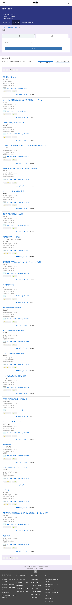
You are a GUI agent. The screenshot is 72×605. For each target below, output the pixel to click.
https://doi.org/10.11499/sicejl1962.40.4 (17, 111)
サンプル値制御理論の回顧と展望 (14, 376)
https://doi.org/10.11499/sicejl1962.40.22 (18, 179)
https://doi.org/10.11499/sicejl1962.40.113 (18, 524)
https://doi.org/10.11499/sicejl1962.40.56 (18, 319)
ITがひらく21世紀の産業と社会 (13, 191)
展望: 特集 (6, 536)
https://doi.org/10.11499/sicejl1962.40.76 (18, 387)
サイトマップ (49, 602)
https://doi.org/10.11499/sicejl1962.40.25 (18, 202)
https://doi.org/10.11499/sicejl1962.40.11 (18, 134)
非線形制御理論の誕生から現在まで (15, 399)
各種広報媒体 (34, 597)
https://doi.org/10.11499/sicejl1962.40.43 (18, 273)
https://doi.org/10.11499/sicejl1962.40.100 (18, 478)
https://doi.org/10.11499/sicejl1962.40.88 (18, 433)
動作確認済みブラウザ (51, 593)
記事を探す (5, 593)
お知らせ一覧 (34, 579)
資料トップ (6, 23)
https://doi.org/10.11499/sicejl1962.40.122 (18, 544)
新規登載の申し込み (22, 591)
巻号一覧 (16, 23)
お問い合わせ (49, 599)
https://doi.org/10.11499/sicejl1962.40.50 (18, 296)
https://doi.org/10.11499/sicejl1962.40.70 (18, 364)
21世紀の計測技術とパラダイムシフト (16, 123)
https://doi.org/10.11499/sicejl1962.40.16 (18, 156)
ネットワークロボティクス (12, 422)
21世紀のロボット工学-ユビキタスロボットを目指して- (21, 168)
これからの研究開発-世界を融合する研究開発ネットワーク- (23, 100)
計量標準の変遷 (8, 285)
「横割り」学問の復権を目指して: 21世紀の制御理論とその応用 (24, 146)
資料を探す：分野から (8, 584)
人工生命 (6, 490)
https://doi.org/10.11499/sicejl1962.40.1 (17, 88)
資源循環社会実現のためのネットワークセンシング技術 (22, 262)
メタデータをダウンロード (45, 62)
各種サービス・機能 (22, 582)
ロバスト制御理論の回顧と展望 (13, 330)
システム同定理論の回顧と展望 (13, 353)
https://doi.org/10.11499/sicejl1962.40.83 (18, 410)
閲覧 (52, 36)
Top (35, 571)
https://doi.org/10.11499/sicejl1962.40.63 (18, 341)
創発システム (7, 444)
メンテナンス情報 (36, 585)
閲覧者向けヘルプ (50, 590)
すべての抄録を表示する (62, 61)
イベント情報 (34, 588)
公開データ (19, 585)
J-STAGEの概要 (21, 579)
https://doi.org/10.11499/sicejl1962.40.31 (18, 225)
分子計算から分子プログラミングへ (15, 467)
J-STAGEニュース (36, 591)
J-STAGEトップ (6, 27)
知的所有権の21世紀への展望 (13, 214)
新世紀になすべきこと (10, 77)
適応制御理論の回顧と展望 (12, 308)
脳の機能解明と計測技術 (11, 237)
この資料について (27, 23)
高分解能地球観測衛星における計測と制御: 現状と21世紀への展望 (25, 513)
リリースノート (35, 582)
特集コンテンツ (35, 594)
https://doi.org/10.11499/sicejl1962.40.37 (18, 250)
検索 (18, 36)
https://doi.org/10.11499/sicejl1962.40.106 (18, 501)
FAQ (46, 596)
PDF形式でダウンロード (23, 95)
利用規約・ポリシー (22, 588)
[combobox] (16, 42)
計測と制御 (14, 27)
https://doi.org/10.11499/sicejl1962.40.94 (18, 455)
